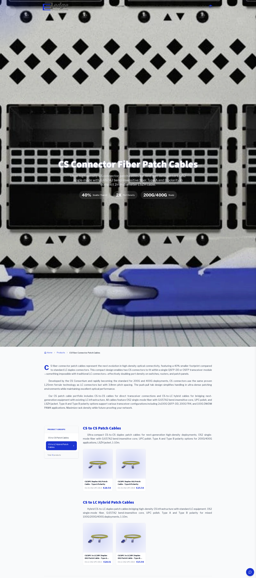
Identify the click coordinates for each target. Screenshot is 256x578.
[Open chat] (250, 572)
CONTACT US (190, 6)
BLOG (162, 6)
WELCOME (120, 6)
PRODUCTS (135, 6)
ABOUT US (175, 6)
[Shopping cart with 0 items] (210, 6)
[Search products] (203, 6)
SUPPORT (150, 6)
